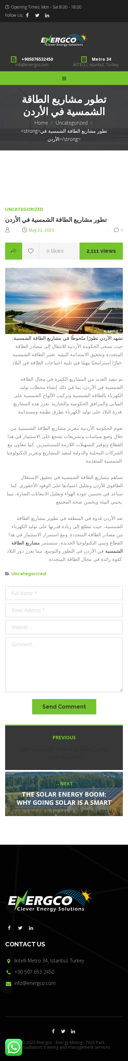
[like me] (30, 251)
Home (41, 122)
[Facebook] (27, 15)
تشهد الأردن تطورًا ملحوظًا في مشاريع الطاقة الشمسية (68, 338)
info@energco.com (31, 65)
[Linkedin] (47, 15)
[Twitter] (37, 15)
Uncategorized (72, 122)
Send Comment (64, 706)
